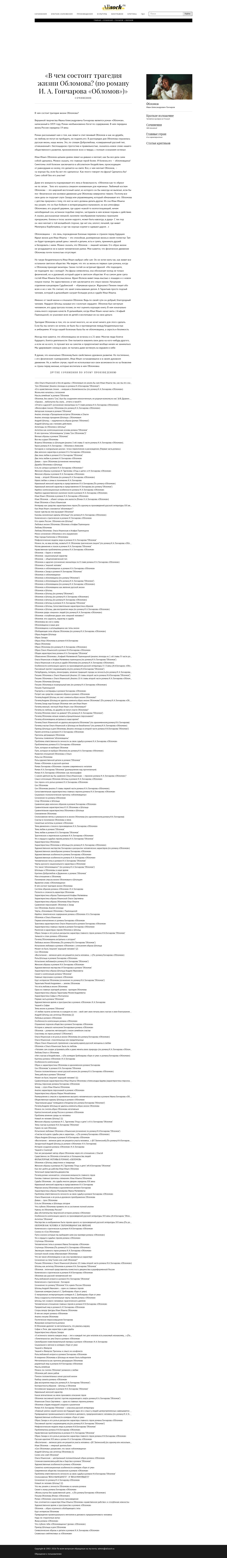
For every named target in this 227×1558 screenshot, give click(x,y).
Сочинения (108, 20)
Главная (97, 20)
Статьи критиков (158, 143)
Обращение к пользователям (48, 1554)
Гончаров (119, 20)
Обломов (129, 20)
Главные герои (156, 134)
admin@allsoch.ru (106, 1549)
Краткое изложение (160, 115)
